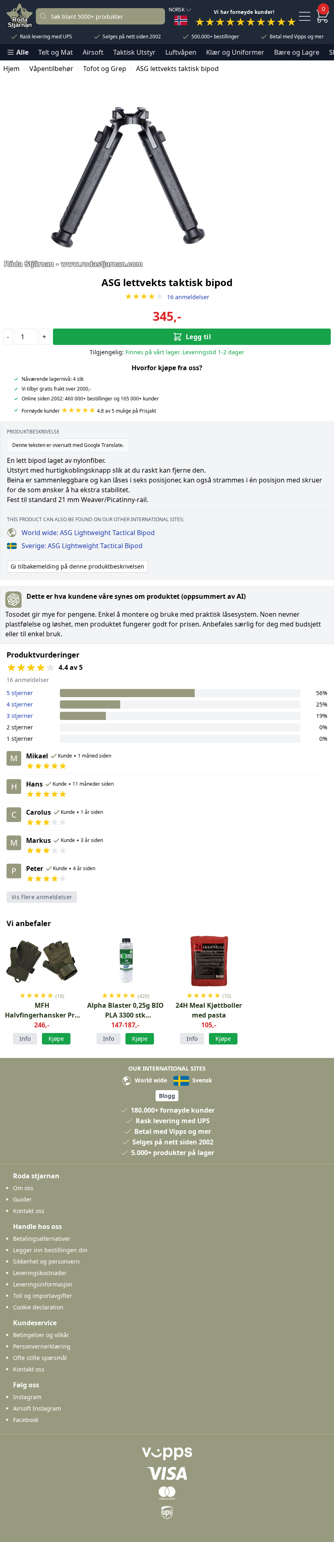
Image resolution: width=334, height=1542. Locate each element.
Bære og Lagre (296, 52)
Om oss (23, 1188)
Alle (22, 52)
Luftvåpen (180, 52)
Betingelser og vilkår (41, 1335)
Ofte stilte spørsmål (40, 1358)
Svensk (201, 1080)
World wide (150, 1080)
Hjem (11, 68)
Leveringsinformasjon (43, 1284)
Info (25, 1038)
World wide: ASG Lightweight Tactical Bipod (88, 532)
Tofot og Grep (104, 68)
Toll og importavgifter (42, 1296)
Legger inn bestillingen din (50, 1250)
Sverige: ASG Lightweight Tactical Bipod (82, 545)
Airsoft (93, 52)
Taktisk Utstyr (134, 52)
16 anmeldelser (167, 297)
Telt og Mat (55, 52)
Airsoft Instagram (37, 1408)
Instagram (27, 1397)
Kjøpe (56, 1038)
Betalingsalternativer (41, 1238)
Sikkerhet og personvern (46, 1261)
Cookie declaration (38, 1307)
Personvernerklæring (41, 1346)
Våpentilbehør (51, 68)
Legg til (198, 336)
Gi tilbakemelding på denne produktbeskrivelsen (77, 566)
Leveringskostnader (40, 1273)
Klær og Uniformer (235, 52)
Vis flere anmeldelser (41, 897)
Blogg (167, 1096)
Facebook (25, 1420)
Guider (22, 1199)
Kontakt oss (28, 1211)
